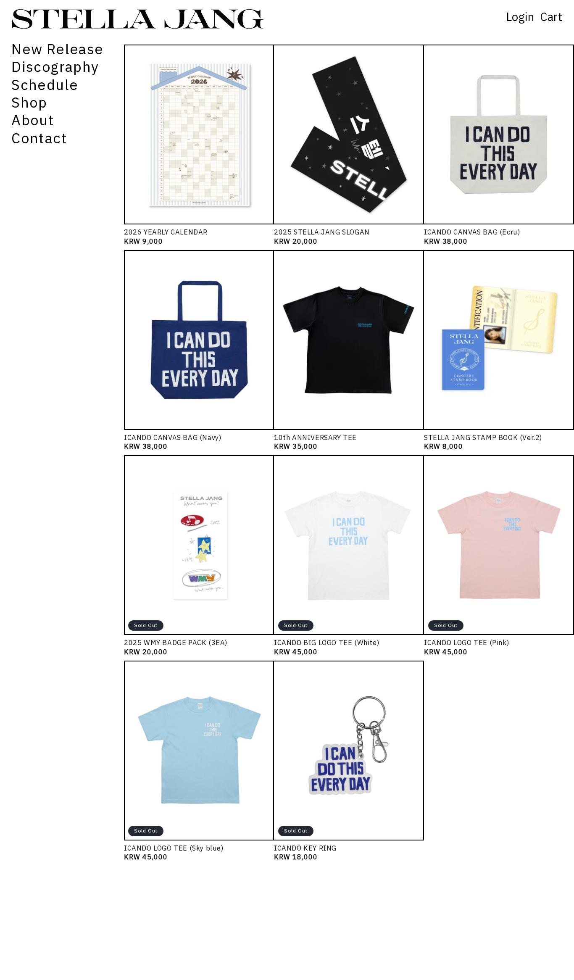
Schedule (44, 85)
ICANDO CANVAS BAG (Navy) (172, 437)
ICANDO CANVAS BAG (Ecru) (472, 232)
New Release (57, 49)
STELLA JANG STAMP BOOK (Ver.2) (483, 437)
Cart (551, 17)
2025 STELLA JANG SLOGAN (322, 232)
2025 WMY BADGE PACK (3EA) (175, 642)
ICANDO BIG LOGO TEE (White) (326, 642)
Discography (55, 67)
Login (520, 17)
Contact (39, 138)
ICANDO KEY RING (305, 848)
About (32, 120)
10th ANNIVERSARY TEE (315, 437)
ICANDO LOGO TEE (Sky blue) (174, 848)
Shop (29, 102)
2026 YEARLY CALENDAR (166, 232)
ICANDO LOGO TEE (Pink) (466, 642)
